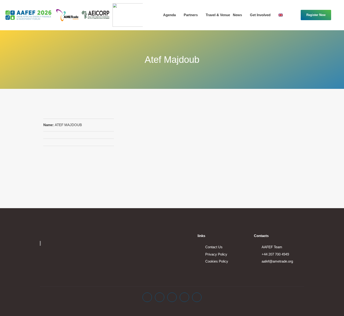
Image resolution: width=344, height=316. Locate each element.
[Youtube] (184, 297)
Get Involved (260, 15)
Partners (191, 15)
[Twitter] (159, 297)
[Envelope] (196, 297)
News (237, 15)
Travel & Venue (218, 15)
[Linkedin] (172, 297)
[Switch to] (283, 15)
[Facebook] (147, 297)
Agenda (169, 15)
